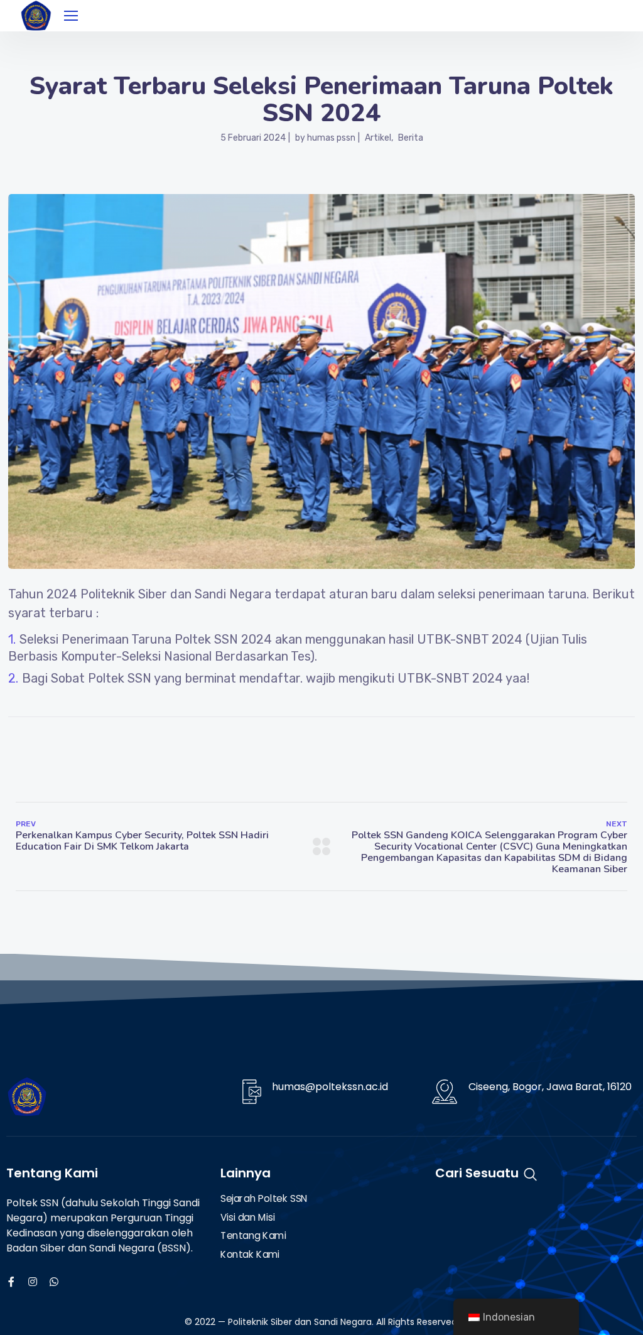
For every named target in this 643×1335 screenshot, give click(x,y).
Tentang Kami (253, 1236)
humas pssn (331, 137)
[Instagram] (33, 1282)
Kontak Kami (249, 1255)
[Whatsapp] (54, 1282)
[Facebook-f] (11, 1282)
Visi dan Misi (247, 1217)
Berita (410, 137)
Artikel (378, 137)
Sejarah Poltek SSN (264, 1199)
